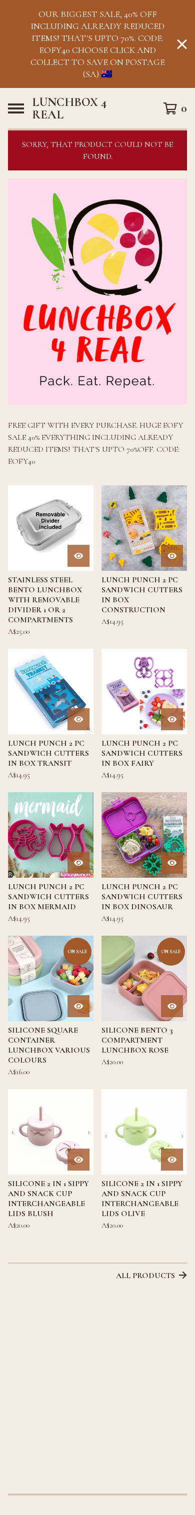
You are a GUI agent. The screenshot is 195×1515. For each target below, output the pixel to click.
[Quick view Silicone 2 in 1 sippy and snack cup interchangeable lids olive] (172, 1160)
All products (145, 1276)
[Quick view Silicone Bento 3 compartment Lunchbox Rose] (172, 1006)
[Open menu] (16, 108)
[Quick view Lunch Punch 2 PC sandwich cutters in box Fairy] (172, 719)
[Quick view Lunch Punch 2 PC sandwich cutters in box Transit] (79, 719)
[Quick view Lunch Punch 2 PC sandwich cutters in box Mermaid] (79, 863)
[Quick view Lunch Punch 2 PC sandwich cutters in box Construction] (172, 556)
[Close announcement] (182, 44)
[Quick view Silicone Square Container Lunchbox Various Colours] (79, 1006)
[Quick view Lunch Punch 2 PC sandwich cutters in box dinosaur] (172, 863)
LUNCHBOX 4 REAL (69, 108)
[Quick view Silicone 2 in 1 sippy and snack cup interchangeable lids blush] (79, 1160)
